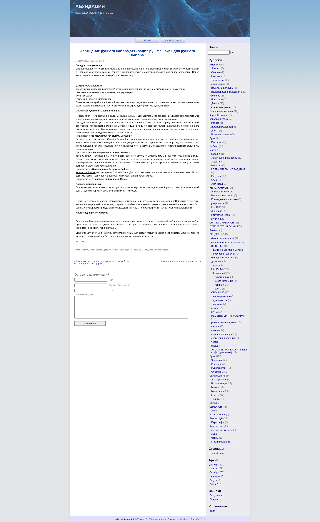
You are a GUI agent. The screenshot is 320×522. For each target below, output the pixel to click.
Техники (215, 399)
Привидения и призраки (224, 199)
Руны (86, 250)
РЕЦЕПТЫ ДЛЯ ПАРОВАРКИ (228, 315)
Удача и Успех (217, 414)
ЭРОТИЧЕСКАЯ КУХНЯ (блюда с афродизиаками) (229, 351)
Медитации (217, 391)
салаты (215, 326)
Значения (216, 360)
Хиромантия (216, 426)
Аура (214, 434)
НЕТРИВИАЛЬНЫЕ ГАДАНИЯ (228, 169)
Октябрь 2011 (216, 472)
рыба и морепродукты (223, 322)
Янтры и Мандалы (219, 441)
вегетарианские (222, 296)
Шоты (218, 288)
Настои (215, 395)
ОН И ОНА (215, 207)
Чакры (214, 437)
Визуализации (219, 383)
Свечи (214, 180)
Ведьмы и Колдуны (222, 88)
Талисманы (217, 80)
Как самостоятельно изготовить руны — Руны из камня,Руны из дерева (101, 262)
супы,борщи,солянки (223, 338)
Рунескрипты (218, 368)
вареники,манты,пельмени (226, 242)
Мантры (215, 387)
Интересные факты (220, 107)
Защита (215, 161)
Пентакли (216, 76)
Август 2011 (216, 480)
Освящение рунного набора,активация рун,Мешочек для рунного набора (137, 53)
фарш (214, 345)
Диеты (214, 130)
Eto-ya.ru (214, 499)
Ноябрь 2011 (216, 468)
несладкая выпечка (224, 253)
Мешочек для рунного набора (126, 250)
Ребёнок (214, 230)
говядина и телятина (222, 257)
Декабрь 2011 (216, 464)
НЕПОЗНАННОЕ (218, 187)
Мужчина (216, 218)
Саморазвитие (217, 375)
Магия (212, 150)
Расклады (217, 364)
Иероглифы (217, 422)
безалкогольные (224, 280)
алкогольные (222, 277)
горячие (219, 284)
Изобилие (214, 95)
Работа (215, 122)
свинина (215, 330)
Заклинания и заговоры (224, 157)
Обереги (216, 72)
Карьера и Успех (218, 119)
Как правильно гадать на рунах (180, 261)
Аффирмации (218, 379)
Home (147, 40)
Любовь (213, 146)
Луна (212, 138)
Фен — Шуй (216, 418)
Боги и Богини (217, 84)
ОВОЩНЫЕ (217, 292)
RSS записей (141, 519)
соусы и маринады (221, 334)
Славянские (218, 371)
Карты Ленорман (218, 115)
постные (217, 304)
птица (214, 312)
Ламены (215, 68)
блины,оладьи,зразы (222, 238)
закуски (215, 265)
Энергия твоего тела (220, 430)
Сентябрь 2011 (217, 476)
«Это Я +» (200, 519)
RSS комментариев (157, 519)
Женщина (216, 211)
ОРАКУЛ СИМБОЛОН (221, 222)
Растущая (217, 142)
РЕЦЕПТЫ (215, 234)
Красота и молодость (221, 126)
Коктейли (218, 273)
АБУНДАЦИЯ (90, 6)
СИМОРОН (215, 406)
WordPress (184, 519)
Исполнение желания (221, 111)
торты (214, 341)
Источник (81, 241)
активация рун (104, 250)
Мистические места (222, 195)
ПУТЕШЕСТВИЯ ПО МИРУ (224, 226)
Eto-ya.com (215, 495)
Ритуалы (216, 176)
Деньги (215, 103)
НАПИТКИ (217, 269)
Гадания (215, 153)
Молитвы (216, 165)
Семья (213, 402)
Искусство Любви (221, 214)
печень (215, 308)
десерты (216, 261)
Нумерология (216, 203)
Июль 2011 (215, 484)
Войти (212, 510)
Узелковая (217, 183)
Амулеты (214, 64)
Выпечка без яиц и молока (228, 249)
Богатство (217, 99)
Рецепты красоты (221, 134)
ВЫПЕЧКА (217, 246)
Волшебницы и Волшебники (226, 91)
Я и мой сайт (172, 40)
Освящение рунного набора (155, 250)
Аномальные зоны (221, 191)
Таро (212, 410)
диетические (220, 300)
